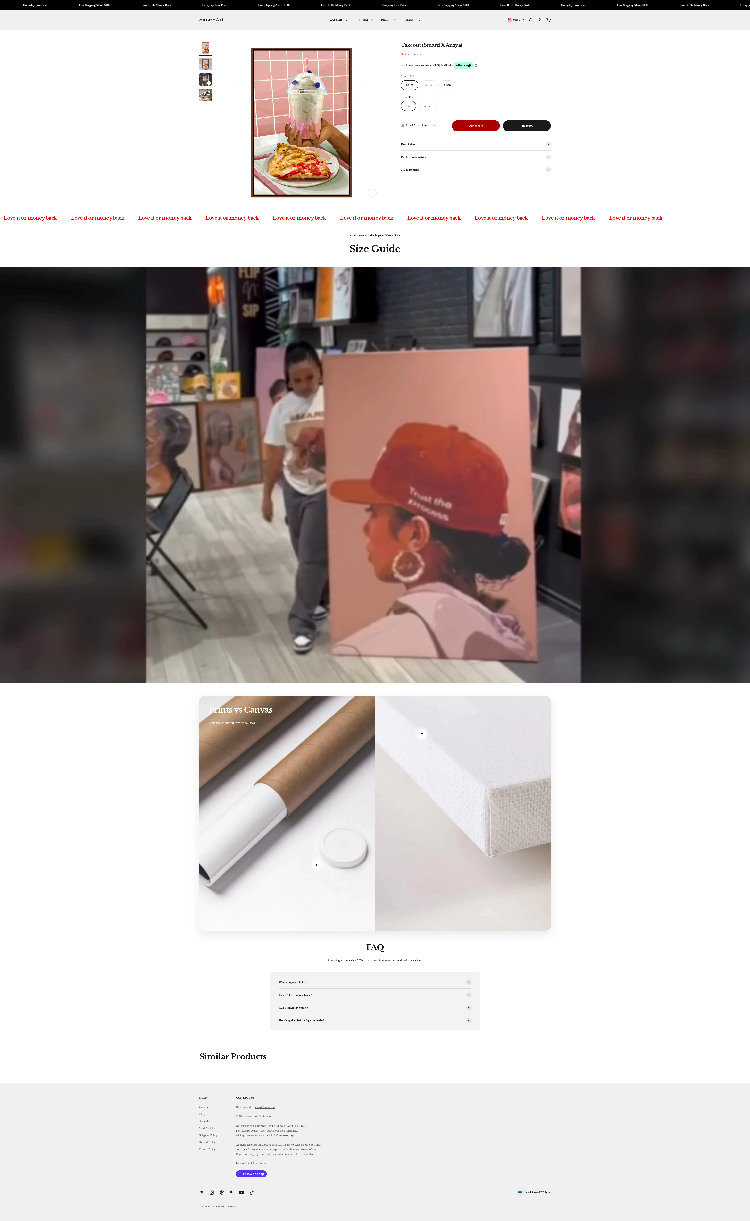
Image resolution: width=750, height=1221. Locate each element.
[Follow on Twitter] (201, 1192)
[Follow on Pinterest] (231, 1192)
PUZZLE (386, 19)
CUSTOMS (362, 19)
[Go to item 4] (205, 96)
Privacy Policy (207, 1149)
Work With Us (207, 1128)
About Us (204, 1121)
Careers (203, 1107)
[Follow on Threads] (221, 1192)
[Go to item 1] (205, 49)
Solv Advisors (258, 1163)
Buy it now (527, 125)
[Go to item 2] (205, 64)
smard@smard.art (265, 1107)
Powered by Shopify (228, 1206)
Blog (202, 1114)
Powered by (243, 1163)
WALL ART (336, 19)
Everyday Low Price (120, 5)
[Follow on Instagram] (211, 1192)
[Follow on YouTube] (241, 1192)
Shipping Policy (208, 1135)
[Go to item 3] (205, 80)
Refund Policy (207, 1142)
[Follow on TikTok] (251, 1192)
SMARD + (410, 19)
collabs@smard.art (264, 1116)
